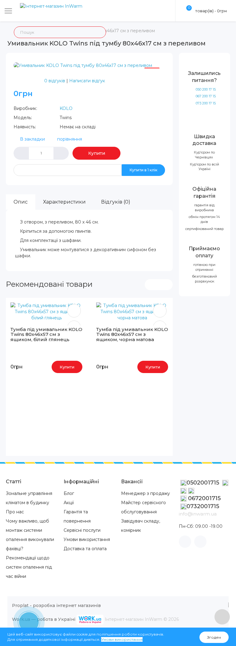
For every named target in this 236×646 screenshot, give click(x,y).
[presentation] (152, 284)
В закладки (32, 139)
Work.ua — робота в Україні (43, 619)
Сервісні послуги (82, 530)
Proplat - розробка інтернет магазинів (56, 605)
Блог (69, 493)
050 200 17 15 (206, 89)
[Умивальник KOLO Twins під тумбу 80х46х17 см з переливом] (83, 65)
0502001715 (204, 482)
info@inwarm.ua (198, 514)
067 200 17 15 (206, 96)
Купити (96, 153)
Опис (21, 202)
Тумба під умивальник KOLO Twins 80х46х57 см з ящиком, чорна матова (132, 334)
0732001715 (203, 506)
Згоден (214, 637)
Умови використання (87, 539)
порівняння (69, 139)
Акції (69, 502)
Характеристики (64, 202)
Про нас (15, 512)
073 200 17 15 (206, 103)
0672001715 (204, 498)
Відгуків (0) (115, 202)
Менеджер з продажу (145, 493)
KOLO (66, 108)
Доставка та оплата (85, 548)
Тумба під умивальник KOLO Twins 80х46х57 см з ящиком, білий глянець (46, 334)
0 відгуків (54, 81)
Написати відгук (87, 81)
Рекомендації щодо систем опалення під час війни (29, 567)
